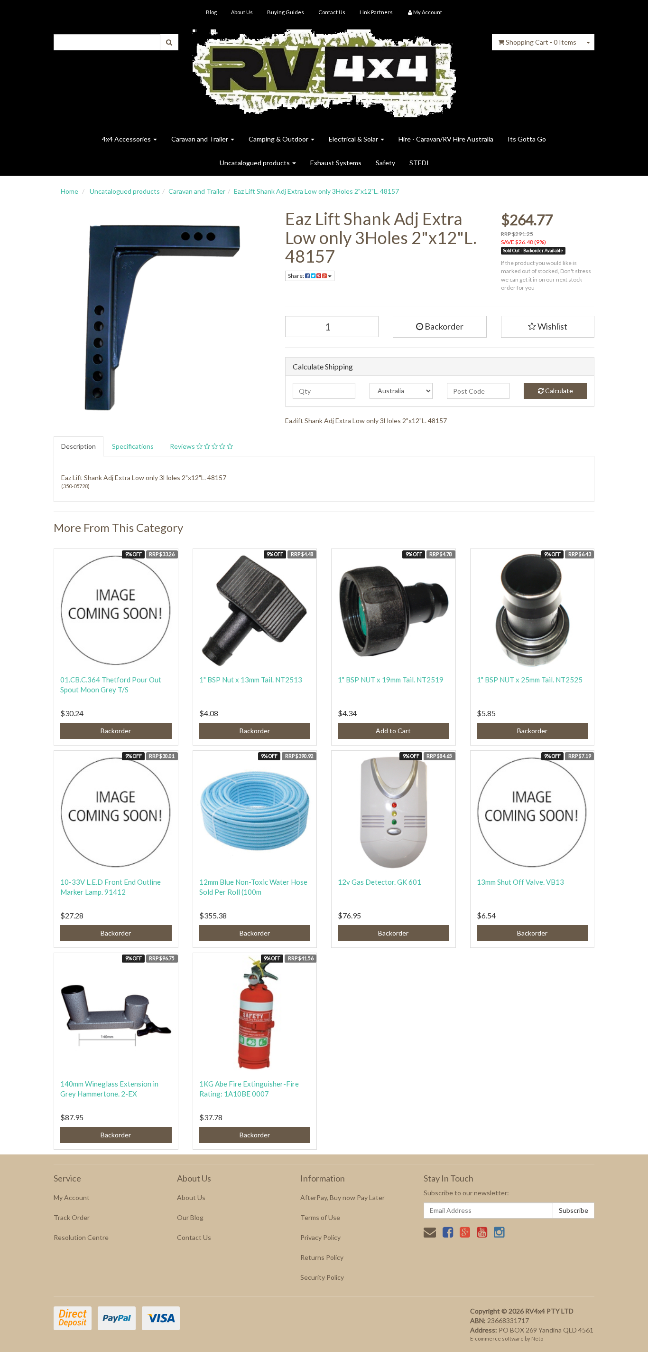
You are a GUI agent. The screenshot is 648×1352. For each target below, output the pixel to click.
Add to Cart (393, 731)
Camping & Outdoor (279, 139)
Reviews (183, 446)
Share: (296, 275)
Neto (537, 1338)
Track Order (72, 1217)
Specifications (133, 446)
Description (78, 446)
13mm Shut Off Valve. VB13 (520, 882)
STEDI (419, 163)
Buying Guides (285, 12)
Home (69, 191)
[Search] (169, 42)
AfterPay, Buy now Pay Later (342, 1197)
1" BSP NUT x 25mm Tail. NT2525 (530, 679)
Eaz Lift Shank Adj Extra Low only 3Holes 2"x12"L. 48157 (316, 191)
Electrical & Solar (354, 139)
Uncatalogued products (255, 163)
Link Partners (376, 12)
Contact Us (331, 12)
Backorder (443, 326)
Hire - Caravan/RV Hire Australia (445, 139)
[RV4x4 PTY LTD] (324, 70)
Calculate (558, 391)
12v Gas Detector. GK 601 (379, 882)
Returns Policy (321, 1257)
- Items (541, 42)
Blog (211, 12)
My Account (72, 1197)
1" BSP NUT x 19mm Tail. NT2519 (391, 679)
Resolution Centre (81, 1237)
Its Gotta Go (527, 139)
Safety (385, 163)
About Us (242, 12)
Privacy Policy (320, 1237)
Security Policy (322, 1277)
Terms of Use (320, 1217)
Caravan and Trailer (200, 139)
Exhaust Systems (335, 163)
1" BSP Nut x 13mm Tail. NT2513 (250, 679)
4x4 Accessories (127, 139)
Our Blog (190, 1217)
